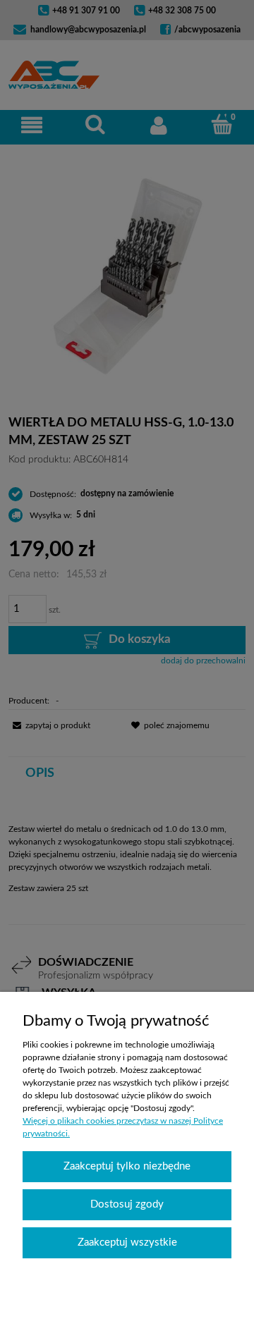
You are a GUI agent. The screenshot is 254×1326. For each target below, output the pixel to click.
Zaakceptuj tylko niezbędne (127, 1166)
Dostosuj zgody (127, 1204)
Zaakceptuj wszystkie (127, 1242)
